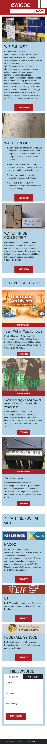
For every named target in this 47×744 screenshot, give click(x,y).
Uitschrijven (33, 676)
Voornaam (10, 693)
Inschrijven (13, 676)
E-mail (9, 682)
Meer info (23, 107)
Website (23, 579)
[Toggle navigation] (5, 11)
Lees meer (24, 354)
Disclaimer (30, 741)
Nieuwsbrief (23, 325)
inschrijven (16, 716)
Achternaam (11, 703)
